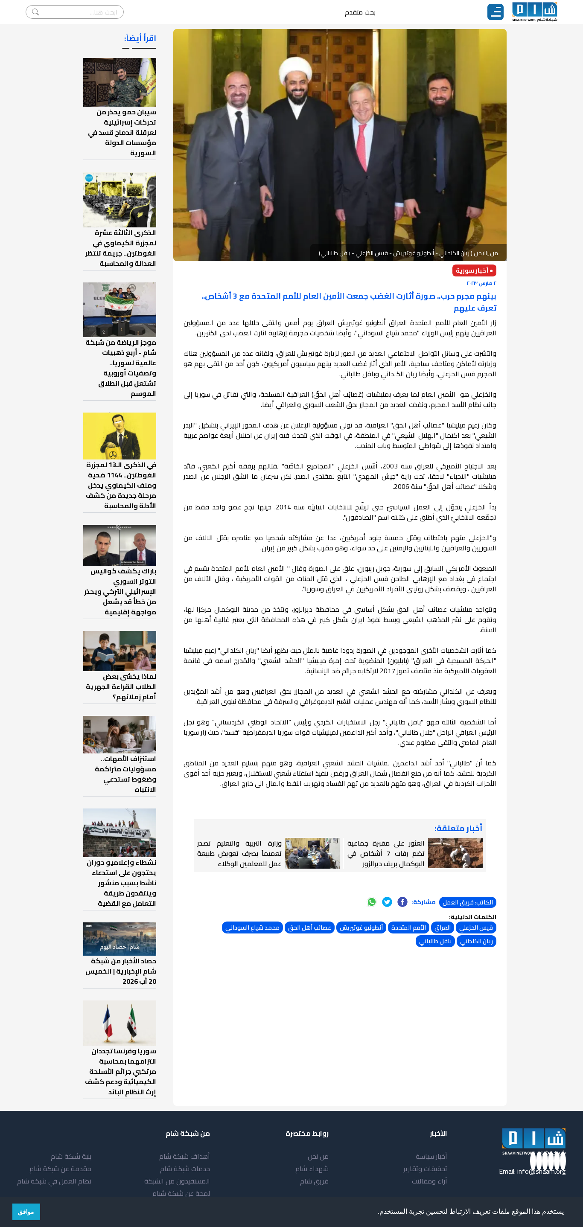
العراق (442, 927)
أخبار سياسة (431, 1156)
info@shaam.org (541, 1171)
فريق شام (314, 1181)
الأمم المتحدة (408, 927)
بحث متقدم (360, 12)
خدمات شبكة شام (185, 1168)
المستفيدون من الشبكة (177, 1181)
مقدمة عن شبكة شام (60, 1168)
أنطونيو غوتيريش (361, 927)
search (35, 11)
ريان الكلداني (476, 941)
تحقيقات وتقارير (425, 1168)
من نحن (318, 1156)
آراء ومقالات (429, 1181)
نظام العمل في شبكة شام (54, 1181)
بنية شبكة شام (71, 1156)
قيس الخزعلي (476, 927)
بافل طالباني (435, 941)
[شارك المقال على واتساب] (372, 902)
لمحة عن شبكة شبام (181, 1193)
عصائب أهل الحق (309, 927)
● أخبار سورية (474, 270)
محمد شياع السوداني (252, 927)
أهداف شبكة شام (184, 1156)
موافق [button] (26, 1211)
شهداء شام (312, 1168)
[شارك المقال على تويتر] (387, 902)
